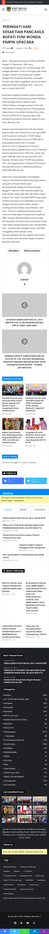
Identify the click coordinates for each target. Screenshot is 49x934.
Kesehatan (8, 711)
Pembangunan (10, 732)
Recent (23, 509)
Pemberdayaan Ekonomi (14, 740)
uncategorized (10, 781)
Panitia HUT (9, 728)
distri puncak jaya (9, 867)
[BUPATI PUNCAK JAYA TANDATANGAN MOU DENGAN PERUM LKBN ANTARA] (12, 577)
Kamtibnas (8, 703)
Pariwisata (9, 736)
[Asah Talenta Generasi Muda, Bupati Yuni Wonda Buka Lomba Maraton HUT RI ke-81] (40, 819)
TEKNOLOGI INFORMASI (14, 777)
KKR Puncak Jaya (11, 715)
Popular (7, 509)
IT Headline (28, 871)
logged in (17, 462)
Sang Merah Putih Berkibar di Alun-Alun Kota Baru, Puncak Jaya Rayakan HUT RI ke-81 (36, 437)
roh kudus (8, 760)
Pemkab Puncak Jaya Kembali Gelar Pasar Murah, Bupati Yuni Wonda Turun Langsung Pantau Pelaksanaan (12, 404)
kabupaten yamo (26, 876)
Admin (8, 48)
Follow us (8, 844)
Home (7, 20)
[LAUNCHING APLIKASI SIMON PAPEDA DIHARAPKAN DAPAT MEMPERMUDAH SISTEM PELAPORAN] (12, 620)
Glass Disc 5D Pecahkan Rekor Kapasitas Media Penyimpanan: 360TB (36, 630)
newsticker (41, 880)
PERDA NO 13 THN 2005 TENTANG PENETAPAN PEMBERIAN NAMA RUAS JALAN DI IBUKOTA (23, 526)
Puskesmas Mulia (9, 889)
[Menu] (3, 10)
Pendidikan (8, 748)
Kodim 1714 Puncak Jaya (12, 880)
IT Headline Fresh (9, 876)
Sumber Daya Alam (12, 773)
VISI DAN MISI (10, 785)
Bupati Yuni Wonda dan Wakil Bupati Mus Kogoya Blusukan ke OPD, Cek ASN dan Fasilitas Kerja (12, 437)
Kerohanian (8, 707)
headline (17, 871)
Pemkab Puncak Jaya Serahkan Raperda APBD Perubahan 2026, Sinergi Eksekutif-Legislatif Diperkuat (36, 404)
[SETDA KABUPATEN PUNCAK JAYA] (17, 9)
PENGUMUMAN (10, 752)
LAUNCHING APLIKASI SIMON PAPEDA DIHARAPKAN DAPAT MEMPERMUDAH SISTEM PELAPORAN (12, 631)
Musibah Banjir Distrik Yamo (15, 720)
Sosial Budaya (9, 768)
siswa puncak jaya (26, 889)
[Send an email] (12, 48)
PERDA (6, 756)
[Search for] (45, 10)
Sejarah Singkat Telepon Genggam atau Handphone (32, 546)
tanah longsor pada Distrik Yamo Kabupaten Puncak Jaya (24, 898)
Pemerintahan (32, 250)
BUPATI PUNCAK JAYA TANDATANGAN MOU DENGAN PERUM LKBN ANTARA (12, 587)
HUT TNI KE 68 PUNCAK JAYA (16, 699)
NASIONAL (8, 724)
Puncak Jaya (34, 885)
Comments (40, 509)
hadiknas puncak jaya (28, 867)
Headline (14, 250)
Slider (6, 764)
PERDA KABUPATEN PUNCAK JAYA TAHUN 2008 (24, 518)
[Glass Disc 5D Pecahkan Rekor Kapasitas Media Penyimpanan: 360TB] (36, 620)
